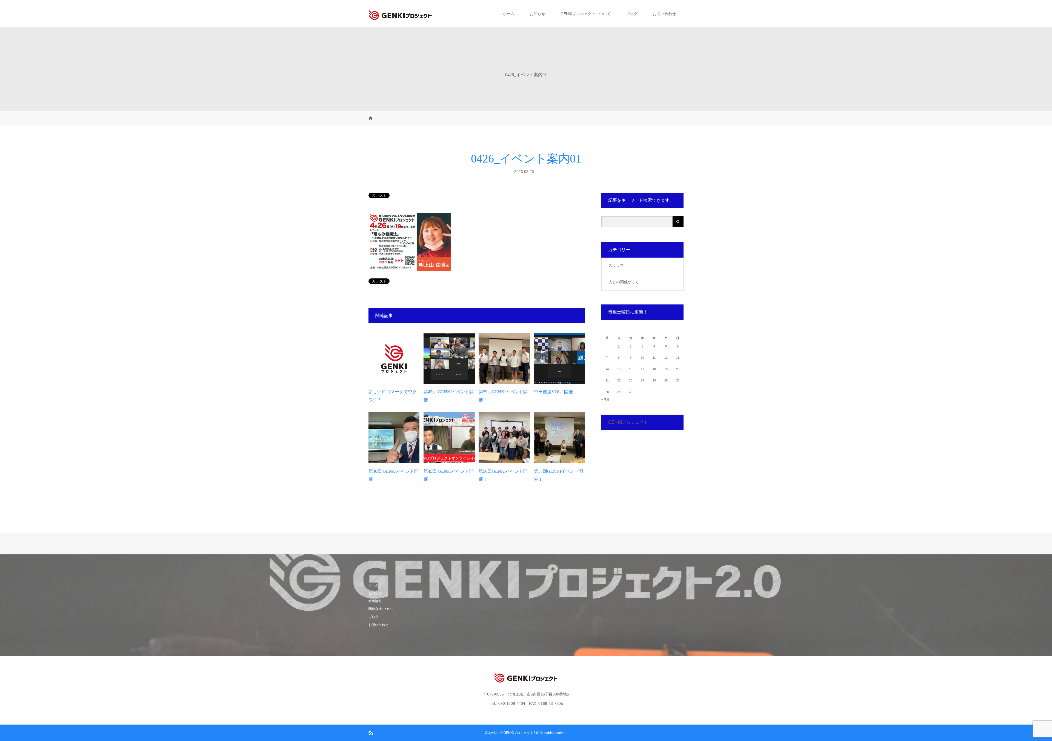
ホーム (508, 14)
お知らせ (537, 14)
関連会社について (381, 609)
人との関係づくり (623, 282)
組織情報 (375, 601)
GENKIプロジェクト (628, 422)
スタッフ (616, 265)
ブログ (632, 14)
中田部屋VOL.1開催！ (555, 391)
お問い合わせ (664, 14)
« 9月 (605, 399)
